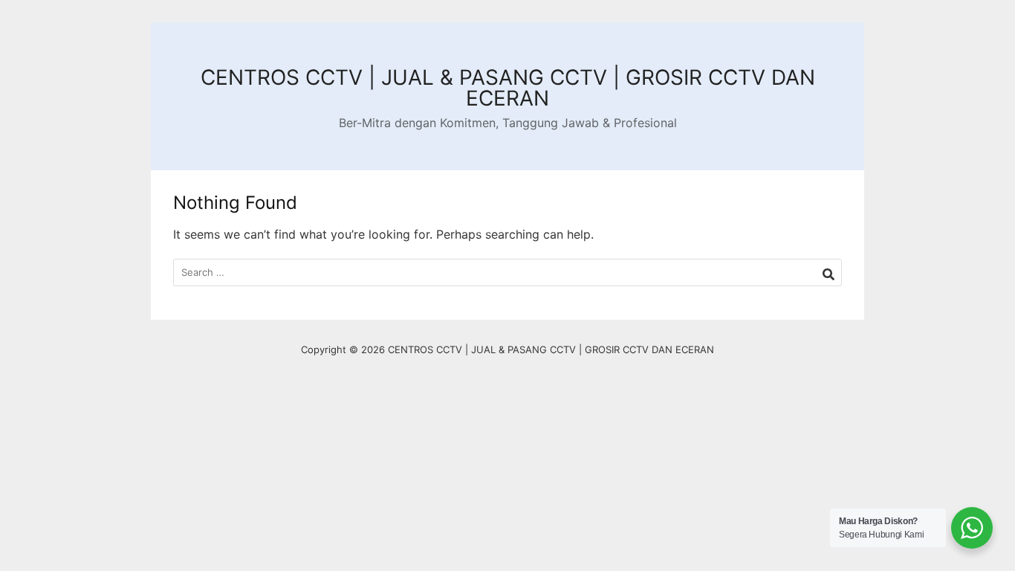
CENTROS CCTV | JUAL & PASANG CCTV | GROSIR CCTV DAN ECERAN (508, 88)
